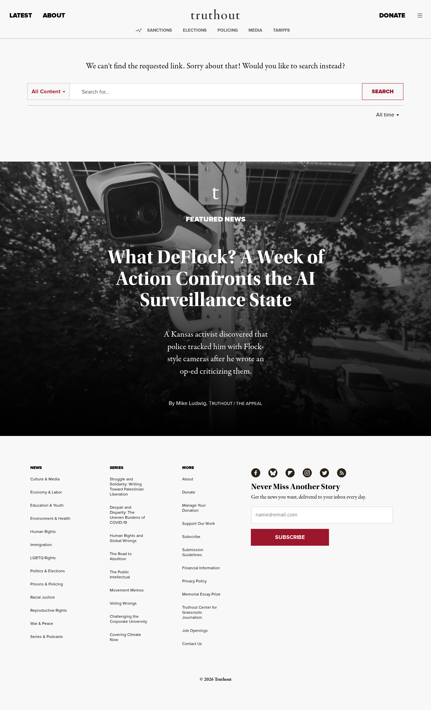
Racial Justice (42, 597)
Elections (195, 30)
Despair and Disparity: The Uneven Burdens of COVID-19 (127, 515)
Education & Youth (47, 505)
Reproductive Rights (48, 610)
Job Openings (195, 631)
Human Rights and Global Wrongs (126, 538)
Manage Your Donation (194, 507)
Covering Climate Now (125, 637)
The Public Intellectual (120, 574)
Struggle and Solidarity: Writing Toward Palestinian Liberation (127, 486)
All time (385, 115)
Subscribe (191, 537)
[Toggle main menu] (418, 15)
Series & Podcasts (46, 637)
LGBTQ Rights (43, 558)
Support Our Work (198, 523)
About (54, 15)
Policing (228, 30)
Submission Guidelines (192, 552)
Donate (392, 15)
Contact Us (192, 644)
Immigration (41, 545)
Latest (20, 15)
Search (383, 91)
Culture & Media (45, 479)
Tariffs (281, 30)
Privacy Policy (194, 581)
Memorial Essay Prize (201, 594)
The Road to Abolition (121, 556)
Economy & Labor (46, 492)
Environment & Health (50, 518)
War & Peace (41, 623)
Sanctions (159, 30)
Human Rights (43, 532)
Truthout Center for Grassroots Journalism (199, 612)
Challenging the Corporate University (128, 618)
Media (255, 30)
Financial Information (201, 568)
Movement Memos (127, 590)
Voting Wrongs (123, 603)
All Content (46, 91)
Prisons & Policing (46, 584)
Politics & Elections (47, 571)
